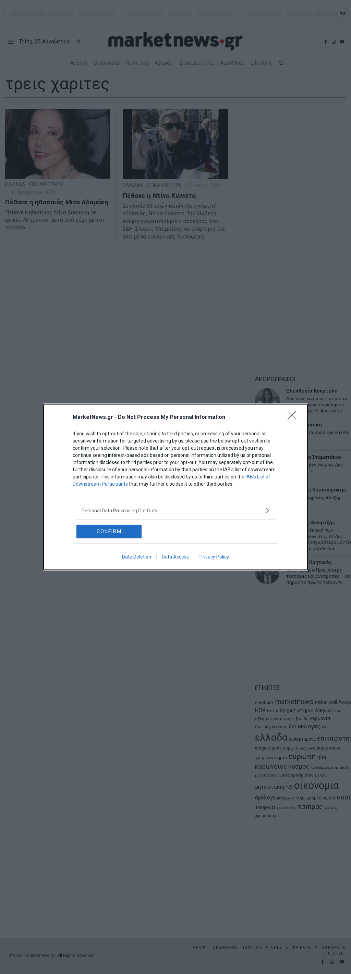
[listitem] (175, 510)
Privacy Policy (214, 557)
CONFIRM (109, 531)
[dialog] (175, 487)
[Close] (294, 417)
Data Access (175, 557)
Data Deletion (136, 557)
